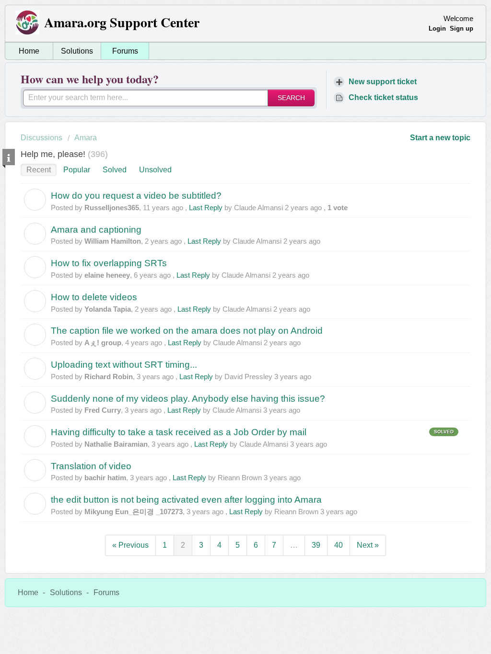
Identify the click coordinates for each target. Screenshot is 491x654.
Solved (115, 170)
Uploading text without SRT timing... (124, 365)
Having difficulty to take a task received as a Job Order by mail (178, 432)
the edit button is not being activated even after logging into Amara (186, 500)
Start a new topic (440, 138)
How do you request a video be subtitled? (136, 196)
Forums (125, 51)
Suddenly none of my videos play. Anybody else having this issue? (188, 399)
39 (316, 545)
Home (29, 51)
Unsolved (155, 170)
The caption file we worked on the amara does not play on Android (187, 331)
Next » (368, 545)
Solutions (77, 51)
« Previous (130, 545)
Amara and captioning (96, 230)
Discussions (41, 138)
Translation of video (91, 466)
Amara (85, 138)
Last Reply (205, 207)
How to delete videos (94, 297)
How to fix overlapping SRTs (109, 263)
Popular (76, 170)
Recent (38, 170)
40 (338, 545)
